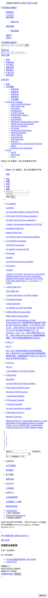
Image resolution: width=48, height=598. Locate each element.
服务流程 (10, 67)
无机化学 (15, 94)
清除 (8, 174)
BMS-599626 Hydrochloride (17, 316)
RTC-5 (8, 346)
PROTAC (15, 141)
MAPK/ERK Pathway (19, 115)
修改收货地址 (12, 506)
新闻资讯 (10, 75)
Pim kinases (15, 155)
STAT (13, 157)
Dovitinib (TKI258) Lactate (16, 392)
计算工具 (10, 72)
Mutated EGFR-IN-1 (14, 417)
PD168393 (10, 379)
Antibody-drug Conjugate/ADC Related (26, 144)
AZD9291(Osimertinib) (15, 245)
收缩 (7, 540)
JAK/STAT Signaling (19, 126)
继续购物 (17, 574)
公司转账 (10, 488)
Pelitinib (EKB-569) (14, 233)
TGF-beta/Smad (17, 139)
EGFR (13, 152)
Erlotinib (9, 257)
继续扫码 (42, 595)
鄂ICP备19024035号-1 (19, 536)
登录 (29, 3)
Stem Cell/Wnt (16, 135)
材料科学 (15, 97)
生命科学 (15, 92)
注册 (35, 3)
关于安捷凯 (11, 466)
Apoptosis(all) (16, 111)
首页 (8, 60)
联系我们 (10, 70)
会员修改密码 (12, 497)
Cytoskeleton (16, 117)
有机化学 (15, 89)
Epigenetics (15, 108)
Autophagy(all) (17, 137)
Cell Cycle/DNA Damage (21, 104)
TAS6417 (10, 270)
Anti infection (16, 119)
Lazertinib (10, 208)
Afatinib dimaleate (13, 304)
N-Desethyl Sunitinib (14, 404)
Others (13, 146)
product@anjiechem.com (15, 515)
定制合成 (10, 62)
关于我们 (10, 65)
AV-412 (9, 367)
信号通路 (15, 99)
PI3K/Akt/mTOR (17, 106)
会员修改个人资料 (14, 502)
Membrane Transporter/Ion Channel (25, 122)
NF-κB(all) (15, 128)
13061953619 (11, 511)
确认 (13, 197)
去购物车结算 (7, 574)
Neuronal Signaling (18, 133)
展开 (3, 540)
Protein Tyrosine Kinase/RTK (22, 124)
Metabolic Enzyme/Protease (21, 148)
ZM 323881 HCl (12, 291)
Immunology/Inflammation (21, 130)
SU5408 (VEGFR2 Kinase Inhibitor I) (21, 220)
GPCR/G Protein (17, 113)
